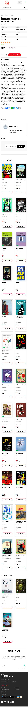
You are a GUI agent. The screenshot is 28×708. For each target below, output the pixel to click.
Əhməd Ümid (4, 24)
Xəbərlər (17, 689)
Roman (11, 15)
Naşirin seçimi (18, 687)
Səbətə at (15, 55)
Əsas (2, 15)
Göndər (21, 146)
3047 (17, 39)
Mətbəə (3, 693)
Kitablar (6, 15)
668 (17, 34)
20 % (17, 36)
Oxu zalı (3, 687)
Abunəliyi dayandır (21, 668)
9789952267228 (20, 29)
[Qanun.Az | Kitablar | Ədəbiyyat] (7, 3)
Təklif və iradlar (4, 685)
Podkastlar (3, 694)
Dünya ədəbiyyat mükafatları (5, 690)
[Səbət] (25, 3)
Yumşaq (18, 32)
